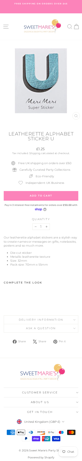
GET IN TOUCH (40, 412)
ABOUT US (40, 402)
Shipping (35, 153)
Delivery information (41, 319)
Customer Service (40, 392)
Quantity (41, 219)
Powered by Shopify (41, 457)
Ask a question (41, 328)
